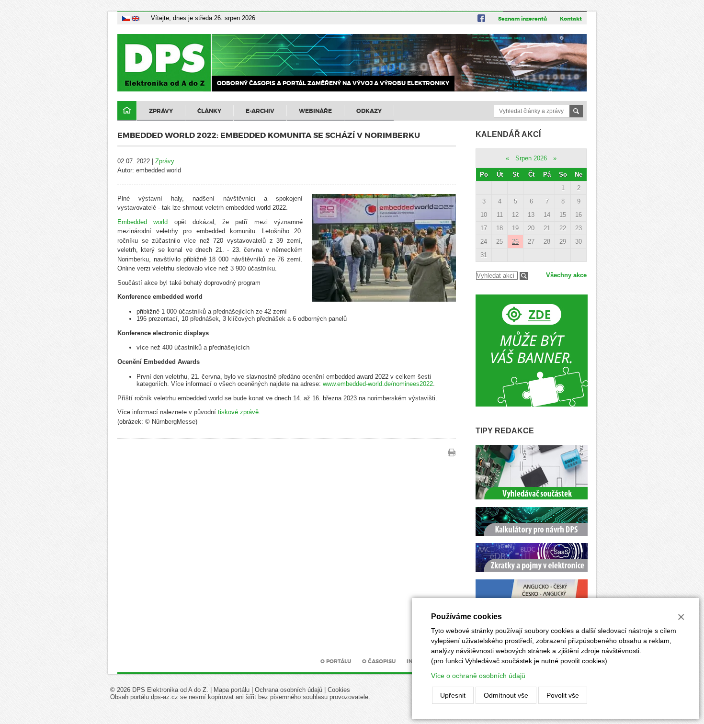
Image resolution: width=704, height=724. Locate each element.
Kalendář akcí (508, 134)
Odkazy (369, 111)
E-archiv (260, 111)
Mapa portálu (232, 689)
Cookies (339, 689)
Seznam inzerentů (522, 18)
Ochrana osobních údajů (288, 689)
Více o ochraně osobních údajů (478, 675)
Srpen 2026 (531, 158)
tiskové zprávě (238, 412)
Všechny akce (566, 275)
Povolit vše (562, 695)
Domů (126, 111)
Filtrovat (524, 276)
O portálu (335, 661)
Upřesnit (453, 695)
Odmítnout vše (506, 695)
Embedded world (142, 222)
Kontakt (571, 18)
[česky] (126, 18)
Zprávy (161, 111)
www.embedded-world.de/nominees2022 (378, 383)
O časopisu (379, 661)
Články (209, 111)
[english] (135, 18)
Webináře (315, 111)
